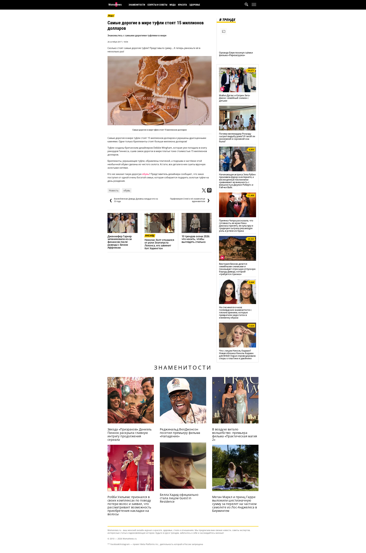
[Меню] (254, 4)
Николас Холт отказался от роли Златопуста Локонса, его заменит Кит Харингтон (159, 244)
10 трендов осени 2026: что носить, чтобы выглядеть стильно (196, 239)
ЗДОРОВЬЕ (194, 4)
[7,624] (237, 346)
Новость (113, 190)
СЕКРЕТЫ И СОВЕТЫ (157, 4)
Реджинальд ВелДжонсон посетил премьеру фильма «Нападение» (180, 432)
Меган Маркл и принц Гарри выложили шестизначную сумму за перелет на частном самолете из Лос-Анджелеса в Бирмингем (234, 504)
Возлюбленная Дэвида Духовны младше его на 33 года (133, 200)
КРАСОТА (182, 4)
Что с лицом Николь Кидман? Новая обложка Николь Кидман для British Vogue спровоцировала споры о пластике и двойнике (237, 354)
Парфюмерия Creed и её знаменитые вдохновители (190, 200)
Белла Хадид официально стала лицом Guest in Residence (179, 498)
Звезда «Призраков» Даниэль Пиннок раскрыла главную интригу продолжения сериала (130, 434)
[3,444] (237, 303)
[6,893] (237, 170)
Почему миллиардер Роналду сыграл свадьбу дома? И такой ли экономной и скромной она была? (237, 137)
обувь (145, 174)
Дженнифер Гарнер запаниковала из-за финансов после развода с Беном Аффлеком (120, 242)
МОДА (173, 4)
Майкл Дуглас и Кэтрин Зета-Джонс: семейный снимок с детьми (234, 98)
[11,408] (237, 216)
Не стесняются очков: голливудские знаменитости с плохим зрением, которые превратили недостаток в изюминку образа (235, 312)
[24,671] (237, 91)
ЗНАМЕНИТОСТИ (137, 4)
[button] (248, 5)
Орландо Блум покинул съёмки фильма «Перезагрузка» (236, 54)
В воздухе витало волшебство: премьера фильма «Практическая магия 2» (234, 434)
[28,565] (237, 259)
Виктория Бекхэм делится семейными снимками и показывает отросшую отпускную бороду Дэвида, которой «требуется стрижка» (237, 269)
